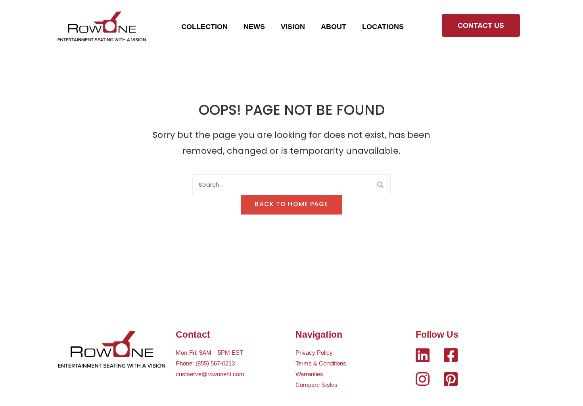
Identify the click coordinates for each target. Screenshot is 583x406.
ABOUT (333, 27)
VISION (293, 27)
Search (380, 185)
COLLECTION (204, 27)
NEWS (254, 27)
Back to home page (291, 204)
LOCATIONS (383, 27)
